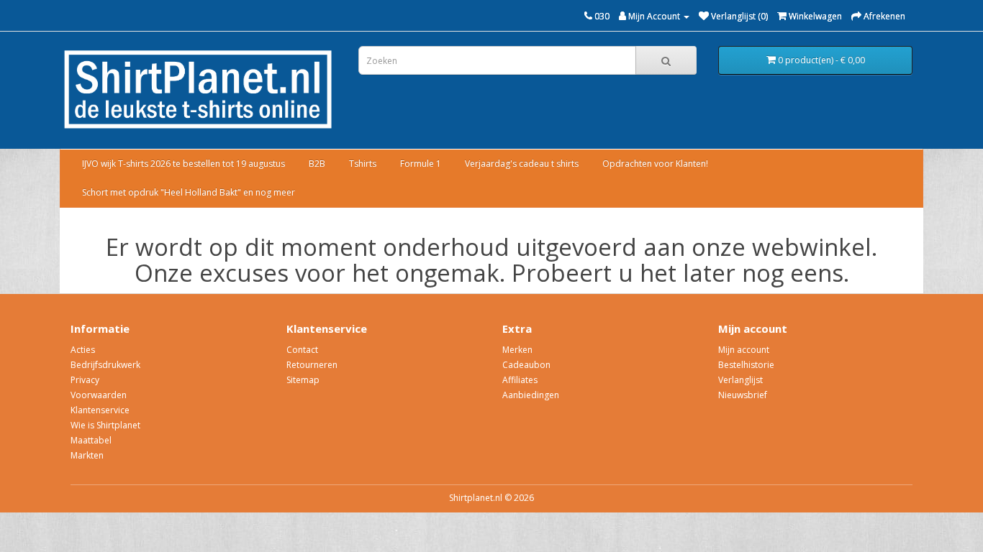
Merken (517, 350)
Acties (83, 350)
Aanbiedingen (530, 395)
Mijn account (743, 350)
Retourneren (312, 365)
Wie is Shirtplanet (105, 425)
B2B (317, 163)
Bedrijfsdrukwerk (105, 365)
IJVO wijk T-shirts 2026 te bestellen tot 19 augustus (183, 163)
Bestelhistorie (746, 365)
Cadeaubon (526, 365)
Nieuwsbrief (742, 395)
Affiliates (520, 380)
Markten (87, 455)
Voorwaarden (99, 395)
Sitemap (303, 380)
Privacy (85, 380)
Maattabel (91, 440)
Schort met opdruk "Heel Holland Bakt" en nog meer (188, 192)
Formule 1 (420, 163)
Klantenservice (100, 410)
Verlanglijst (740, 380)
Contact (302, 350)
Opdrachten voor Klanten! (655, 163)
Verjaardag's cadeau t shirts (522, 163)
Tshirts (362, 163)
